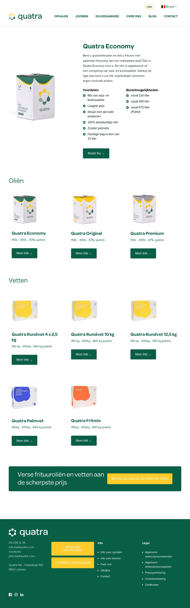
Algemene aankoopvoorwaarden (158, 554)
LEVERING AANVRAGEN (72, 562)
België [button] (169, 6)
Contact (105, 576)
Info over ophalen (111, 552)
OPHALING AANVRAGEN (72, 549)
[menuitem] (61, 16)
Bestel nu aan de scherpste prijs (139, 478)
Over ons (106, 564)
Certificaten (152, 585)
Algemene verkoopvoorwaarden (158, 564)
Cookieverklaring (155, 579)
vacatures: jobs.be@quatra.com (22, 553)
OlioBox (105, 570)
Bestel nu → (96, 153)
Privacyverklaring (155, 573)
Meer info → (24, 253)
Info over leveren (111, 558)
